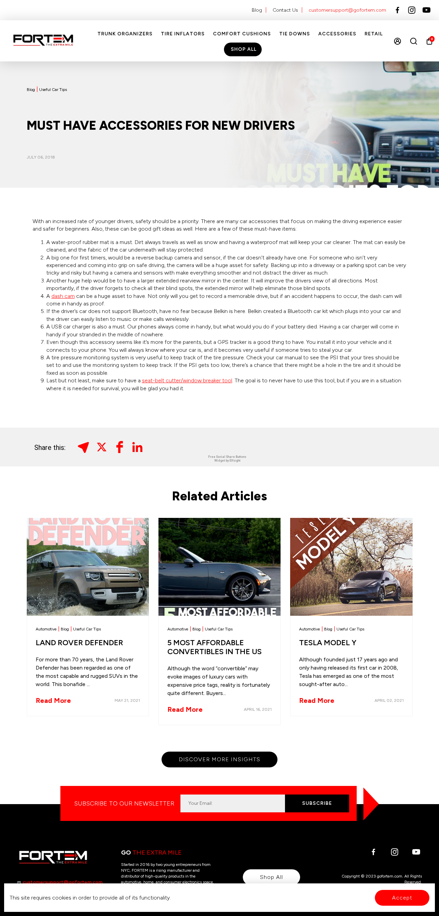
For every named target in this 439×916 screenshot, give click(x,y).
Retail (374, 34)
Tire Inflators (183, 34)
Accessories (337, 34)
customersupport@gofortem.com (347, 10)
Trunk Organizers (125, 34)
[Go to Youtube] (426, 10)
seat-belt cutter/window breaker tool (187, 380)
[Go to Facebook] (397, 10)
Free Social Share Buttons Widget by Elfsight (227, 458)
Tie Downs (294, 34)
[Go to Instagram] (411, 10)
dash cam (63, 296)
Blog (257, 10)
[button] (85, 447)
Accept (402, 897)
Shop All (244, 49)
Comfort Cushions (242, 34)
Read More (53, 700)
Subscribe (317, 803)
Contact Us (285, 10)
